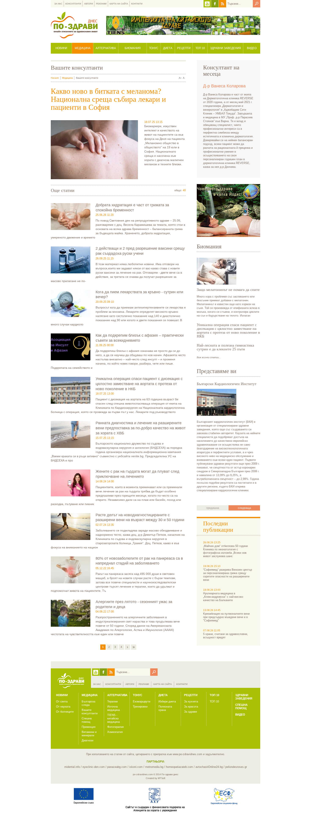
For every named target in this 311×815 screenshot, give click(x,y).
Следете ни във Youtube (207, 3)
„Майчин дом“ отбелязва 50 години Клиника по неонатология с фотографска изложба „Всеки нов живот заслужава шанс (225, 551)
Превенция (88, 726)
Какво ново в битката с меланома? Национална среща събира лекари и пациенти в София (108, 99)
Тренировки (140, 706)
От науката (63, 706)
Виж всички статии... (209, 357)
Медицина (83, 48)
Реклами (101, 4)
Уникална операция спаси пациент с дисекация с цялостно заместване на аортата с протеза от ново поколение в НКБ (139, 384)
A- (184, 78)
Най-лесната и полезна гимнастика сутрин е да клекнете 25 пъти (225, 347)
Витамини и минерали (89, 733)
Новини (61, 48)
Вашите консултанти (90, 711)
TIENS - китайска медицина (113, 718)
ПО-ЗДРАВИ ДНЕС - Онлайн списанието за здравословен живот (74, 25)
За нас (58, 4)
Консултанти (73, 4)
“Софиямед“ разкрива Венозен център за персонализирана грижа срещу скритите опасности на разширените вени (227, 574)
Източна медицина (113, 708)
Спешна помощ (87, 720)
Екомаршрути (141, 701)
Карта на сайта (119, 4)
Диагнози (87, 740)
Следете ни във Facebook (215, 3)
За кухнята (191, 701)
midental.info (72, 766)
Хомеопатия (115, 732)
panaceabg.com (117, 766)
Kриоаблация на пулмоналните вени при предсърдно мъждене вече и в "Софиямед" (226, 617)
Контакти (136, 4)
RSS (222, 3)
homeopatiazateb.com (179, 766)
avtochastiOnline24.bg (209, 766)
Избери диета (167, 701)
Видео (252, 48)
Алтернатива (106, 48)
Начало (55, 78)
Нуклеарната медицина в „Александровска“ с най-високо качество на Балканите (223, 597)
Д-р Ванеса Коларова (224, 86)
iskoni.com (136, 766)
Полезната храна (165, 708)
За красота (191, 706)
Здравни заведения (225, 48)
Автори (88, 4)
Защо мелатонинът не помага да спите (228, 290)
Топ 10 (200, 48)
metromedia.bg (154, 766)
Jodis (228, 210)
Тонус (153, 48)
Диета (167, 48)
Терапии (112, 701)
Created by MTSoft (155, 778)
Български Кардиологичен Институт (226, 384)
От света (61, 701)
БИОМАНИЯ (132, 48)
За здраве (190, 711)
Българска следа (88, 703)
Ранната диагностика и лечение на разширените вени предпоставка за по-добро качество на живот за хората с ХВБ (141, 428)
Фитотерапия (115, 726)
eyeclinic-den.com (94, 766)
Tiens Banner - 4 (183, 25)
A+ (180, 78)
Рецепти (183, 48)
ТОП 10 (214, 701)
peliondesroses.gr (236, 766)
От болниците (65, 711)
